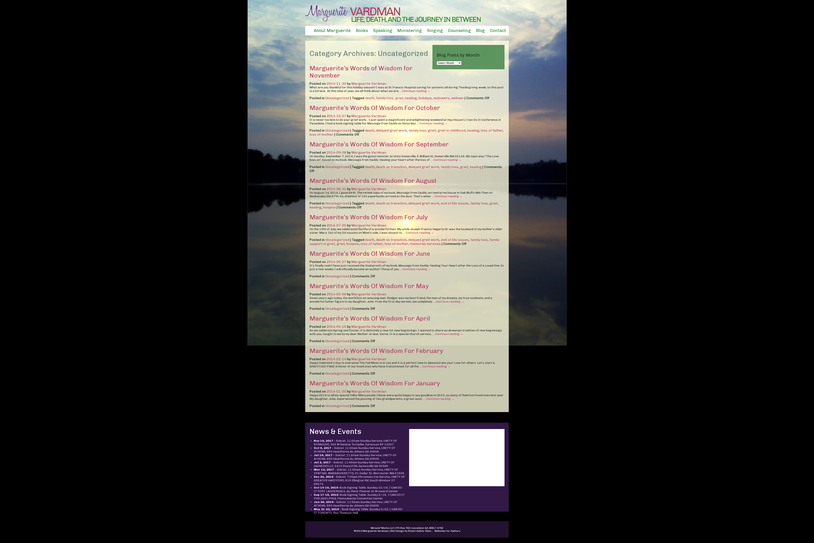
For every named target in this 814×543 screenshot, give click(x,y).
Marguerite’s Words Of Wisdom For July (368, 217)
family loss (384, 98)
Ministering (409, 30)
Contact (498, 30)
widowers (441, 98)
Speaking (382, 30)
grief (399, 98)
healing (411, 98)
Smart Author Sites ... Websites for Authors (434, 530)
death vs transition (391, 167)
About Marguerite (332, 30)
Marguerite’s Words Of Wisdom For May (369, 286)
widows (457, 98)
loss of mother (321, 134)
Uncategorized (337, 98)
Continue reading (416, 91)
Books (362, 30)
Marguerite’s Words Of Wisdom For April (369, 318)
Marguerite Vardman (368, 84)
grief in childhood (452, 130)
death (369, 98)
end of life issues (455, 203)
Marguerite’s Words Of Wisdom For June (369, 253)
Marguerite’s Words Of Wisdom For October (374, 107)
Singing (435, 30)
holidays (425, 98)
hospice (329, 207)
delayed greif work (391, 130)
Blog (480, 30)
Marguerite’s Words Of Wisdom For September (379, 144)
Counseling (459, 30)
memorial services (425, 244)
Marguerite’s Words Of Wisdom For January (374, 383)
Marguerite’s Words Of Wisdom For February (376, 350)
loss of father (492, 130)
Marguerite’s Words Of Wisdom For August (373, 180)
